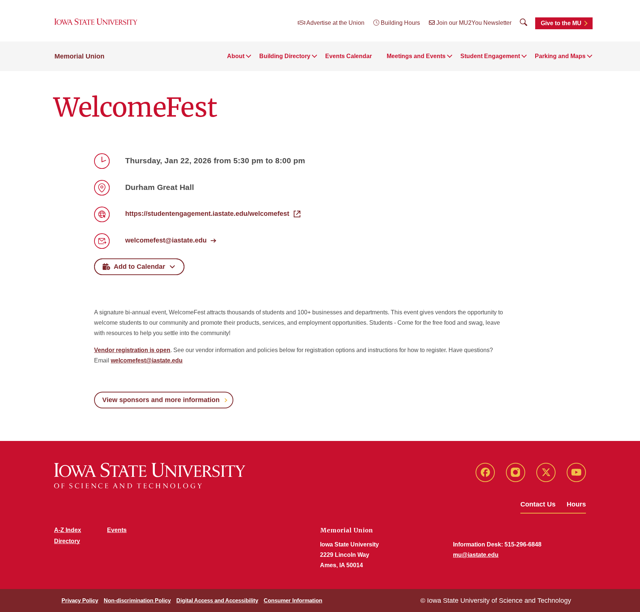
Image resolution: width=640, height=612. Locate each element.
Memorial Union (79, 56)
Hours (576, 504)
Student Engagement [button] (490, 56)
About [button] (235, 56)
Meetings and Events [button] (416, 56)
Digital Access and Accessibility (217, 600)
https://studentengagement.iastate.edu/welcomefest (207, 213)
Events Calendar (348, 56)
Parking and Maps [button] (560, 56)
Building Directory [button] (284, 56)
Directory (67, 541)
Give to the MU (561, 23)
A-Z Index (67, 530)
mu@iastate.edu (476, 555)
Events (117, 530)
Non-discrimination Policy (137, 600)
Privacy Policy (79, 600)
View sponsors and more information (161, 400)
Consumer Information (293, 600)
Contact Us (538, 504)
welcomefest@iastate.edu (166, 240)
